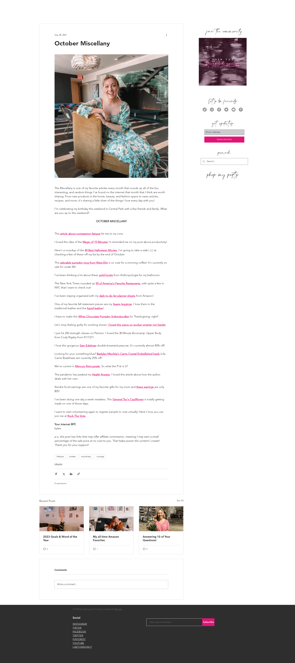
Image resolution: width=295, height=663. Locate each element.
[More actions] (166, 35)
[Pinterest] (241, 110)
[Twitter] (226, 110)
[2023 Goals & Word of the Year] (61, 518)
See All (180, 500)
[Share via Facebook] (56, 473)
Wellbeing (139, 14)
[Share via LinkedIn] (71, 473)
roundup (100, 456)
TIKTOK (77, 627)
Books (70, 14)
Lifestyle (124, 14)
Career (83, 14)
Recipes (155, 14)
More (167, 14)
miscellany (86, 456)
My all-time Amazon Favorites (106, 538)
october (72, 456)
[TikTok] (205, 110)
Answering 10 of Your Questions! (156, 538)
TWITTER (78, 635)
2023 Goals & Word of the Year (60, 538)
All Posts (43, 14)
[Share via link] (78, 473)
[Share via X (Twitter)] (63, 473)
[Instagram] (212, 110)
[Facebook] (219, 110)
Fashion (96, 14)
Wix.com (118, 609)
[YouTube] (234, 110)
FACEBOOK (79, 631)
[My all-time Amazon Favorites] (111, 518)
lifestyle (60, 456)
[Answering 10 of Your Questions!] (161, 518)
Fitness (110, 14)
